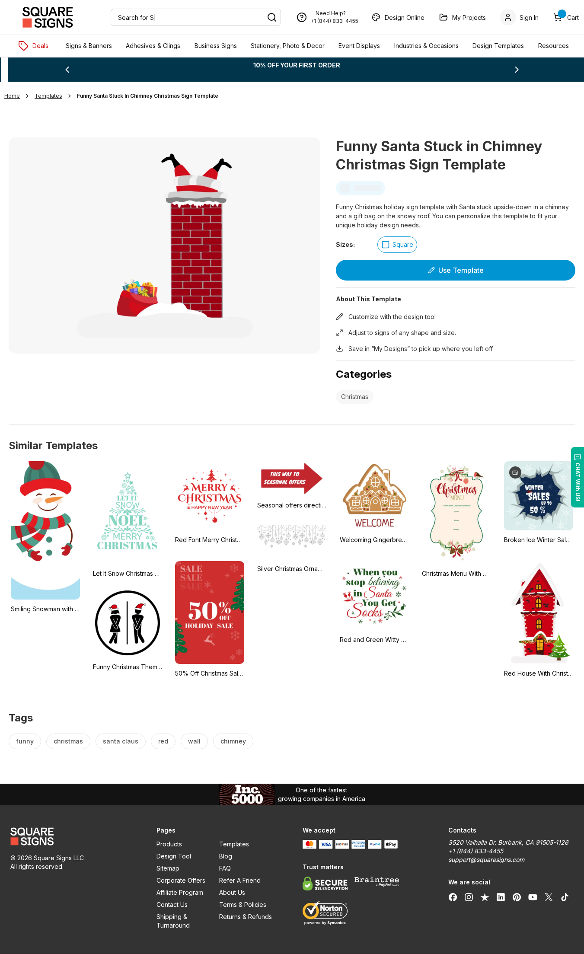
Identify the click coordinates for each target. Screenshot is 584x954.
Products (169, 844)
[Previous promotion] (67, 69)
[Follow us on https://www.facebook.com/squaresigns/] (452, 897)
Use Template (461, 270)
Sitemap (167, 868)
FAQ (225, 868)
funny (25, 741)
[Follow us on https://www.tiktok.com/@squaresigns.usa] (564, 897)
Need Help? (331, 13)
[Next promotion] (517, 69)
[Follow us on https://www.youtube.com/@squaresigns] (532, 897)
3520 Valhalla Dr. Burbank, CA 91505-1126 (508, 842)
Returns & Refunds (245, 916)
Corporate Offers (180, 880)
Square (403, 244)
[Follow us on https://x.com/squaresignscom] (548, 897)
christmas (68, 741)
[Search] (272, 17)
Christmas (354, 396)
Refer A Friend (240, 880)
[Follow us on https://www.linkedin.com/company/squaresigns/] (500, 897)
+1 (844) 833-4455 (334, 21)
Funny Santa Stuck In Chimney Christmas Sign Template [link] (147, 96)
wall (194, 741)
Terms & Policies (242, 904)
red (163, 741)
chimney (233, 741)
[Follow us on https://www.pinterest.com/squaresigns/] (516, 897)
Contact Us (172, 904)
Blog (225, 856)
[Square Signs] (47, 17)
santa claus (120, 741)
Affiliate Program (179, 892)
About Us (232, 892)
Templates (234, 844)
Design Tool (173, 856)
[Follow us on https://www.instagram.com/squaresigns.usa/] (468, 897)
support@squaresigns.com (486, 859)
